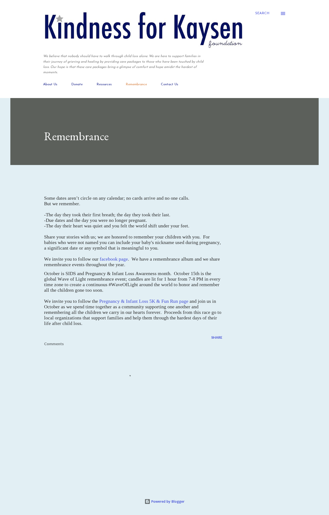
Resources (104, 84)
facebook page (114, 259)
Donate (77, 84)
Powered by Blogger (167, 501)
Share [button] (216, 337)
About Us (50, 84)
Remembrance (136, 84)
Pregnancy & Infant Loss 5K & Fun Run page (143, 301)
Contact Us (169, 84)
